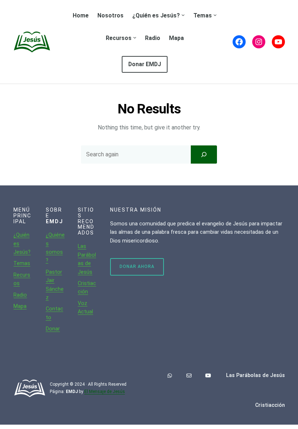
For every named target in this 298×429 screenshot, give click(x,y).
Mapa (20, 306)
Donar (53, 329)
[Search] (204, 154)
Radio (20, 295)
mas (25, 263)
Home (81, 15)
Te (16, 263)
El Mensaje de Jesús (104, 391)
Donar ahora (137, 266)
